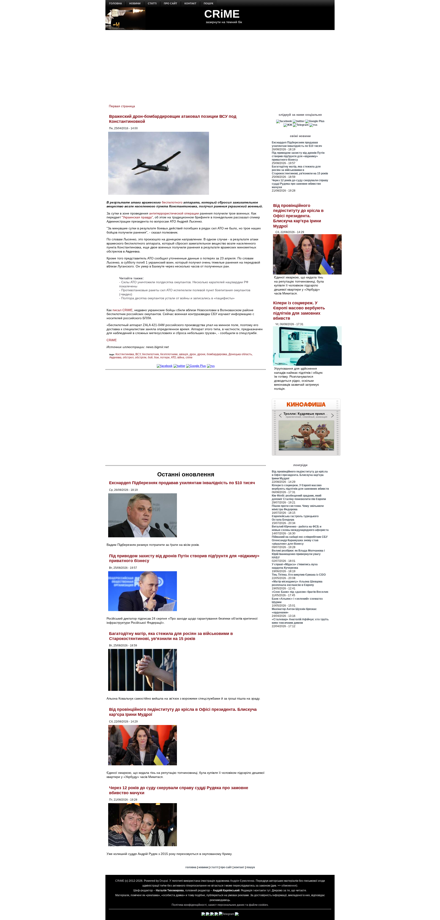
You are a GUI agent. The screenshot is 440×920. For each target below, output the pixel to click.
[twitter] (179, 366)
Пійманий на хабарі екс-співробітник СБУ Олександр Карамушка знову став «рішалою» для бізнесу (299, 540)
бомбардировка (217, 354)
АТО (173, 357)
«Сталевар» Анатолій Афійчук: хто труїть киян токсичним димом (300, 621)
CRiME (222, 14)
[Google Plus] (196, 366)
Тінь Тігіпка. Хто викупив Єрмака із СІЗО (299, 574)
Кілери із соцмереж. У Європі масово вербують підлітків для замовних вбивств (300, 487)
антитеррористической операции (174, 213)
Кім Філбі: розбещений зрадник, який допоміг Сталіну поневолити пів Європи (299, 497)
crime (189, 357)
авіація (183, 354)
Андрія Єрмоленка (242, 880)
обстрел (128, 357)
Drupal (164, 880)
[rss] (211, 366)
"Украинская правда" (137, 217)
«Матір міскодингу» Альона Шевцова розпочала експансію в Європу (297, 583)
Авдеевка (115, 357)
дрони (201, 354)
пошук (208, 3)
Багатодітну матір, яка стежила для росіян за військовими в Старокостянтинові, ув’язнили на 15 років (171, 636)
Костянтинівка (125, 354)
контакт (190, 3)
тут (268, 890)
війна (180, 357)
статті (152, 3)
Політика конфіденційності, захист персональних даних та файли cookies (220, 904)
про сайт (170, 3)
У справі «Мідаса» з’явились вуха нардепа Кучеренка (295, 566)
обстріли (140, 357)
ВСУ (138, 354)
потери (165, 357)
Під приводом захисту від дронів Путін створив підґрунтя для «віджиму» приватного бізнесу (298, 156)
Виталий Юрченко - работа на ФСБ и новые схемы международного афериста (300, 528)
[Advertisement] (220, 64)
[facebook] (165, 366)
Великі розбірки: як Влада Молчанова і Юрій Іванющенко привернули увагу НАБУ (298, 554)
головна (115, 3)
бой (150, 357)
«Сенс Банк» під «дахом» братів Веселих (300, 591)
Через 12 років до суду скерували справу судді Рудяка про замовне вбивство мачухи (300, 184)
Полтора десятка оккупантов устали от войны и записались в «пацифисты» (178, 298)
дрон (193, 354)
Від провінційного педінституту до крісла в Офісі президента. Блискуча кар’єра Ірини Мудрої (298, 215)
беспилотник (150, 354)
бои (156, 357)
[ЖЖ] (287, 124)
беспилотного (172, 202)
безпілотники (169, 354)
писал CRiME (122, 310)
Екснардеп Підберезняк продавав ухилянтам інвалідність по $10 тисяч (182, 483)
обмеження (288, 885)
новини (134, 3)
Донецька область (240, 354)
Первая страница (122, 106)
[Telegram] (301, 124)
